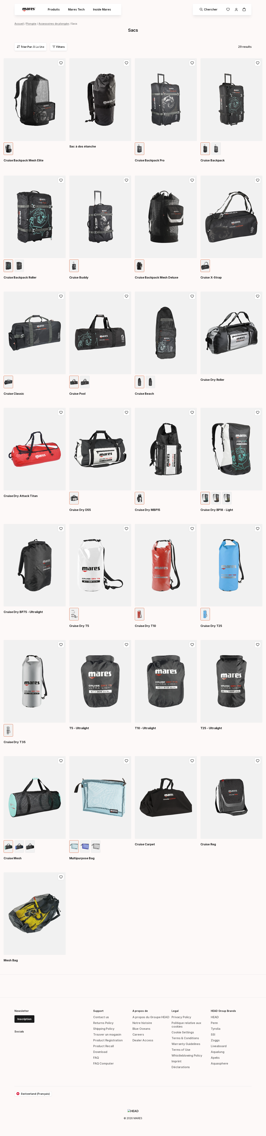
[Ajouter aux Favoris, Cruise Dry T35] (61, 644)
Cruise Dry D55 (80, 510)
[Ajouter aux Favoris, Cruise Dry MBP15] (192, 412)
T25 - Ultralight (211, 728)
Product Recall (103, 1046)
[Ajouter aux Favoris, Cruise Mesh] (61, 761)
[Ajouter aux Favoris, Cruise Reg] (257, 761)
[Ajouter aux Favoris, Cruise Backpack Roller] (61, 180)
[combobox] (30, 47)
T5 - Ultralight (79, 728)
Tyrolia (215, 1028)
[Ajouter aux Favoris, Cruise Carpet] (192, 761)
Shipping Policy (103, 1028)
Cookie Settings (183, 1032)
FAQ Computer (103, 1063)
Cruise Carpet (145, 844)
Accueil (19, 23)
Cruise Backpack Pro (149, 160)
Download (100, 1052)
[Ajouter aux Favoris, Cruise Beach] (192, 296)
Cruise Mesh (13, 858)
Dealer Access (142, 1040)
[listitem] (8, 148)
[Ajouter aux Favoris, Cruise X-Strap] (257, 180)
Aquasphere (219, 1063)
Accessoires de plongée (54, 23)
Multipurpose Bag (82, 858)
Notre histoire (142, 1023)
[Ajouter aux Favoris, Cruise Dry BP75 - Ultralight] (61, 528)
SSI (213, 1034)
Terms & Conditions (185, 1038)
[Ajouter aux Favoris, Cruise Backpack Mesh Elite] (61, 63)
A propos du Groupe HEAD (150, 1017)
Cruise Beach (144, 393)
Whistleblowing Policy (187, 1055)
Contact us (101, 1017)
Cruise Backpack (212, 160)
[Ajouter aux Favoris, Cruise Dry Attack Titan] (61, 412)
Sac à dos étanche (82, 146)
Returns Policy (103, 1023)
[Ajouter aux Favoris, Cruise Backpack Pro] (192, 63)
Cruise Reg (208, 844)
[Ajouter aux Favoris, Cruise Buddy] (126, 180)
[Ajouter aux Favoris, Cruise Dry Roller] (257, 296)
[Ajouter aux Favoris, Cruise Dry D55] (126, 412)
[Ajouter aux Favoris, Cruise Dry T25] (257, 528)
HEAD (215, 1017)
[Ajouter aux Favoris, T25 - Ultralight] (257, 644)
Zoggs (215, 1040)
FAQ (96, 1057)
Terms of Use (181, 1049)
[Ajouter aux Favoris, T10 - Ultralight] (192, 644)
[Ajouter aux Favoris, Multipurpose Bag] (126, 761)
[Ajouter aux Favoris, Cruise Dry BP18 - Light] (257, 412)
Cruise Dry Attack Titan (21, 496)
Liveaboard (219, 1046)
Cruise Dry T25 (211, 626)
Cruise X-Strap (211, 277)
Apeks (215, 1057)
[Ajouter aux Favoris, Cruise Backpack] (257, 63)
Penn (214, 1023)
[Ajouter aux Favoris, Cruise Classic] (61, 296)
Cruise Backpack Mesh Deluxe (156, 277)
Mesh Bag (11, 960)
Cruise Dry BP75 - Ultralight (23, 612)
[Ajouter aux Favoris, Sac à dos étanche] (126, 63)
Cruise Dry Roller (212, 380)
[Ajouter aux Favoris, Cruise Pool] (126, 296)
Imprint (176, 1061)
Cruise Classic (14, 393)
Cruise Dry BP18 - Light (216, 510)
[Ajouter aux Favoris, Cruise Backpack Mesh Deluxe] (192, 180)
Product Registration (108, 1040)
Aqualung (217, 1052)
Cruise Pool (77, 393)
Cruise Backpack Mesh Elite (23, 160)
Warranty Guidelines (186, 1044)
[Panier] (244, 9)
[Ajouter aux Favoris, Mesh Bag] (61, 877)
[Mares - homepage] (29, 9)
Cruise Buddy (78, 277)
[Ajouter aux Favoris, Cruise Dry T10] (192, 528)
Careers (138, 1034)
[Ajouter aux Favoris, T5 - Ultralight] (126, 644)
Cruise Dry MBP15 (147, 510)
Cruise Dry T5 (79, 626)
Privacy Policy (181, 1017)
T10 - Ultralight (145, 728)
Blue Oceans (141, 1028)
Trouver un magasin (107, 1034)
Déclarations (181, 1067)
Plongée (31, 23)
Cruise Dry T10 (145, 626)
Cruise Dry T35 (15, 742)
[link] (228, 9)
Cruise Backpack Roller (20, 277)
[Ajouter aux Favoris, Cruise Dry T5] (126, 528)
